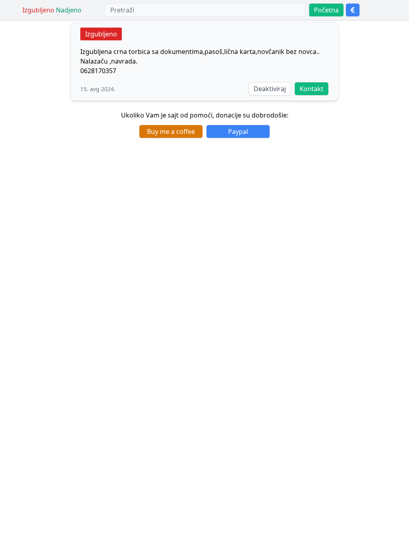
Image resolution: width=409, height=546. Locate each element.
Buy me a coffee (171, 131)
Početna (326, 10)
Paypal (238, 131)
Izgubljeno (101, 34)
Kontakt (312, 88)
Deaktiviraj (270, 88)
